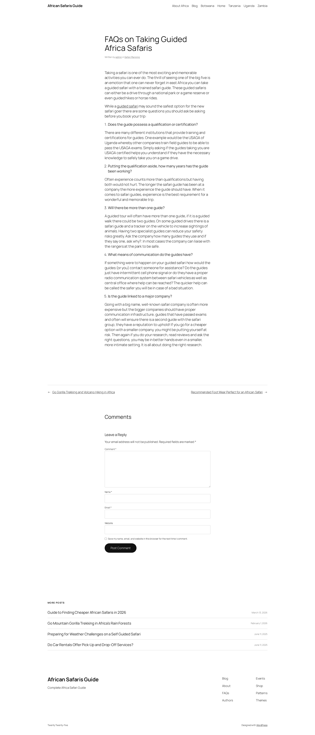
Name (108, 491)
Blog (195, 6)
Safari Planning (132, 57)
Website (109, 523)
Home (221, 6)
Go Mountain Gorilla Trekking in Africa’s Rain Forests (89, 623)
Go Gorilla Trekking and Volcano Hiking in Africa (83, 392)
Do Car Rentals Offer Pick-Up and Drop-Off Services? (90, 645)
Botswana (207, 6)
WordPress (261, 725)
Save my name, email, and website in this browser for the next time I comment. (147, 538)
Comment (110, 449)
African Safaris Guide (65, 5)
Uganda (249, 6)
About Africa (180, 6)
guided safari (127, 106)
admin (119, 57)
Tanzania (234, 6)
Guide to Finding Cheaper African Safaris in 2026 (87, 612)
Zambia (262, 6)
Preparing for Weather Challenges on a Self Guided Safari (94, 634)
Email (108, 507)
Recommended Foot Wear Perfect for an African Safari (227, 392)
